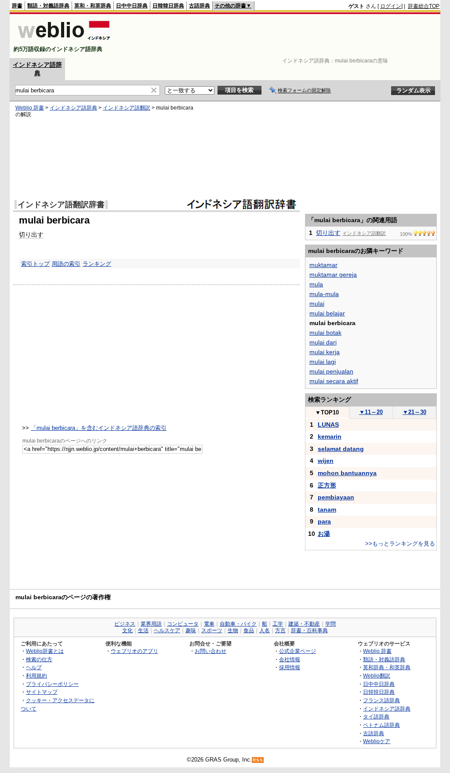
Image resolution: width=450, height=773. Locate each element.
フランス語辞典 (381, 700)
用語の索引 (66, 263)
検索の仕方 (39, 659)
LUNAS (328, 424)
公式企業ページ (297, 651)
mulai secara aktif (333, 381)
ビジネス (124, 623)
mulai (316, 303)
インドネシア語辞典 (73, 107)
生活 (143, 630)
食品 (248, 630)
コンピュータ (183, 623)
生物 (233, 630)
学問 (330, 623)
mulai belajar (327, 313)
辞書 (17, 5)
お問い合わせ (210, 651)
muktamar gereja (333, 274)
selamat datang (341, 448)
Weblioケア (376, 741)
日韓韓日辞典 (168, 5)
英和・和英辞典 (92, 5)
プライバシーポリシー (52, 684)
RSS (258, 760)
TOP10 (327, 412)
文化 (127, 630)
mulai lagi (322, 361)
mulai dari (323, 342)
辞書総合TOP (423, 6)
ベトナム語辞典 (381, 725)
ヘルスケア (167, 630)
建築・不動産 (304, 623)
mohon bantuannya (347, 472)
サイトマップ (42, 692)
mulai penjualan (331, 371)
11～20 (371, 412)
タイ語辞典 (376, 716)
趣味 (190, 630)
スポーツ (211, 630)
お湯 (324, 533)
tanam (327, 509)
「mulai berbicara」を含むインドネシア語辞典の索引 (99, 428)
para (324, 521)
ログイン (390, 6)
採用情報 (289, 667)
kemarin (329, 436)
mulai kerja (324, 351)
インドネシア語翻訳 (126, 107)
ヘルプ (34, 667)
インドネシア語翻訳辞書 (61, 204)
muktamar (323, 264)
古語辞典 (199, 5)
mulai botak (325, 332)
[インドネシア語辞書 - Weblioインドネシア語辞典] (63, 41)
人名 (264, 630)
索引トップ (35, 263)
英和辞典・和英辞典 (386, 667)
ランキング (97, 263)
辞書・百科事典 (309, 630)
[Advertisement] (279, 36)
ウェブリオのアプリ (134, 651)
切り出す (31, 234)
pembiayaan (336, 497)
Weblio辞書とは (45, 651)
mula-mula (324, 293)
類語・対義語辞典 (48, 5)
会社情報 (289, 659)
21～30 (414, 412)
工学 (277, 623)
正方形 (327, 485)
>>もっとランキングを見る (400, 543)
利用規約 (36, 675)
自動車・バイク (238, 623)
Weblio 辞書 (29, 107)
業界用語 (151, 623)
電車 (209, 623)
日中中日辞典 (132, 5)
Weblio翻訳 (376, 675)
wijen (326, 460)
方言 (280, 630)
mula (316, 284)
